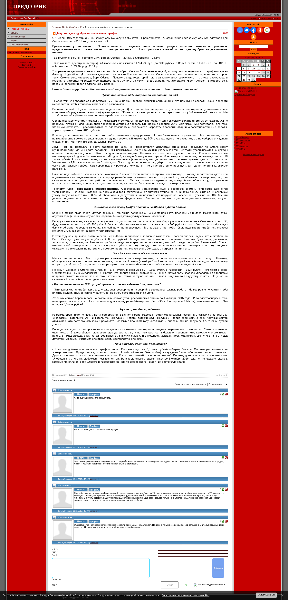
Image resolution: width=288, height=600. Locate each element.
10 (253, 68)
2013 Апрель (242, 146)
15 (244, 72)
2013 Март (241, 143)
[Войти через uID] (240, 30)
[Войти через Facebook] (253, 30)
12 (263, 68)
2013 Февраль (243, 140)
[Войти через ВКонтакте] (247, 30)
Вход (276, 18)
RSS (37, 18)
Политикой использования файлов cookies (185, 595)
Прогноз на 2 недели (245, 94)
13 (268, 68)
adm (79, 375)
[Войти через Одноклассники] (253, 37)
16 (248, 72)
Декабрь (73, 27)
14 (239, 72)
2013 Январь (242, 137)
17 (253, 72)
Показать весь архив (253, 154)
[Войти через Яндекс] (260, 30)
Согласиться (266, 595)
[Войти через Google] (267, 30)
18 (81, 27)
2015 (64, 27)
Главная (255, 18)
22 (244, 76)
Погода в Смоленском (245, 88)
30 (248, 80)
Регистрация (266, 18)
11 (258, 68)
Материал (94, 416)
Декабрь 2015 (253, 57)
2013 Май (240, 149)
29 (244, 80)
